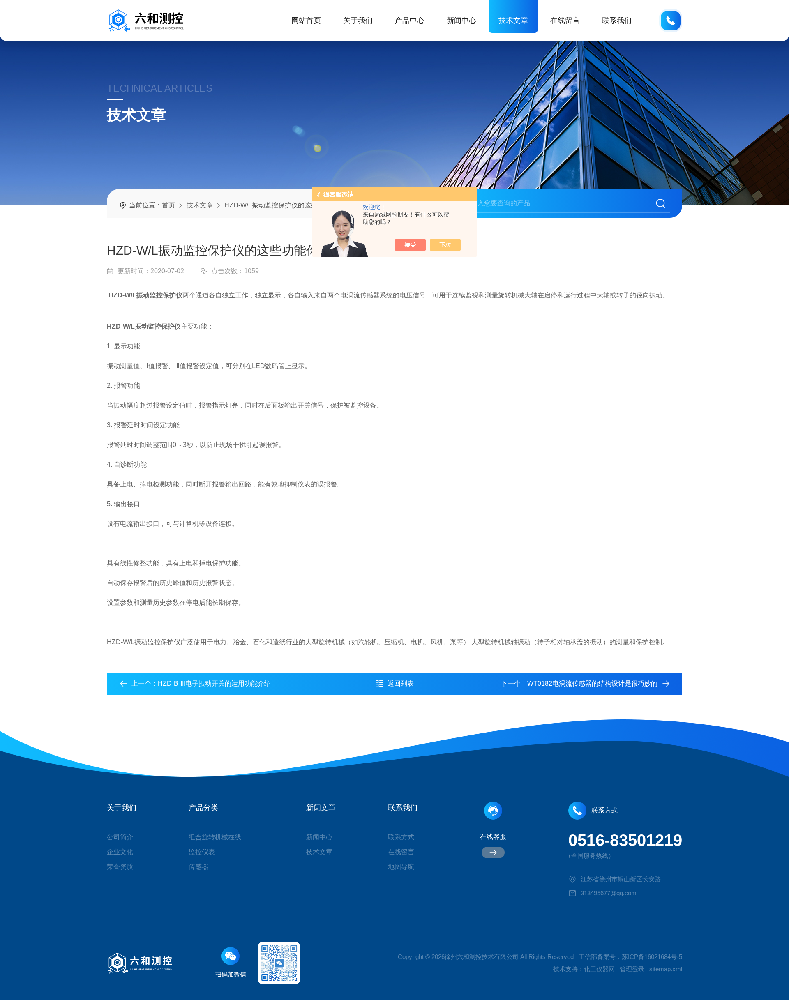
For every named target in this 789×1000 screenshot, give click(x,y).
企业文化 (120, 851)
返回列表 (401, 683)
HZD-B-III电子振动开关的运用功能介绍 (214, 683)
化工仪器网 (599, 968)
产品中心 (409, 20)
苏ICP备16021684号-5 (652, 956)
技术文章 (513, 20)
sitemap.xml (665, 968)
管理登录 (632, 968)
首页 (168, 205)
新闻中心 (461, 20)
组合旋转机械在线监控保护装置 (221, 837)
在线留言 (565, 20)
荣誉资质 (120, 866)
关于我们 (358, 20)
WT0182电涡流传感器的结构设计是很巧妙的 (592, 683)
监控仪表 (202, 851)
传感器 (198, 866)
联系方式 (401, 837)
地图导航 (401, 866)
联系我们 (617, 20)
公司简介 (120, 837)
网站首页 (306, 20)
